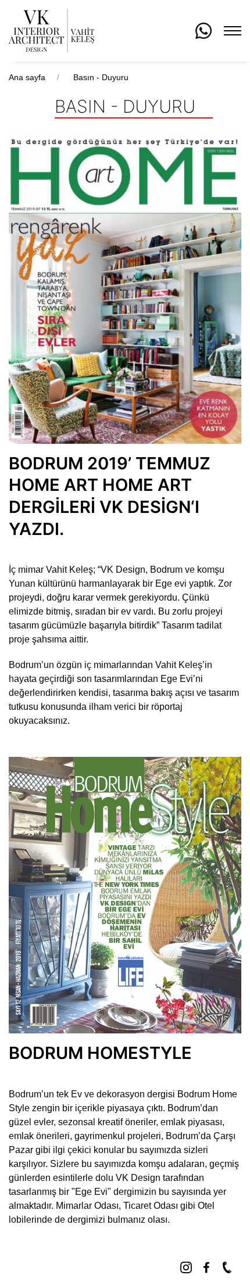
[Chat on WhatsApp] (203, 30)
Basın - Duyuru (100, 77)
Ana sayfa (28, 77)
